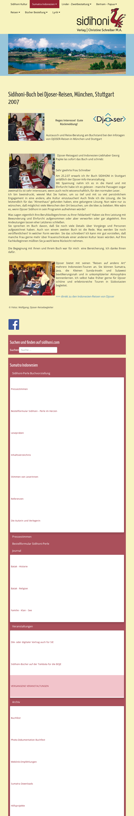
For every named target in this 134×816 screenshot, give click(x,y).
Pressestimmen (19, 389)
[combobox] (38, 350)
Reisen (15, 12)
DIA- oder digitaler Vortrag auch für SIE (32, 642)
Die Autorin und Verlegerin (25, 520)
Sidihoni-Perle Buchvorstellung (31, 373)
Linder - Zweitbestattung (76, 4)
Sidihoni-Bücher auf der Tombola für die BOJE (36, 664)
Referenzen (17, 498)
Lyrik (55, 12)
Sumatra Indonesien (43, 4)
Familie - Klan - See (21, 610)
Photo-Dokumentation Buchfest (28, 739)
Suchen (14, 350)
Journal (16, 550)
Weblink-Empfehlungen (24, 761)
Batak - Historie (19, 566)
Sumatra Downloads (22, 783)
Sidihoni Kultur (19, 4)
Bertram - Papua (105, 4)
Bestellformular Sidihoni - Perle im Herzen (34, 411)
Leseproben (17, 432)
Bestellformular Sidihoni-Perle (30, 543)
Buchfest (16, 717)
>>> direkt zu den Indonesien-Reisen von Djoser (85, 296)
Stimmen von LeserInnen (24, 476)
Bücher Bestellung (35, 12)
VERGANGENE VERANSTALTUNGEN (30, 686)
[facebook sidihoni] (12, 323)
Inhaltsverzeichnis (21, 454)
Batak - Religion (19, 588)
